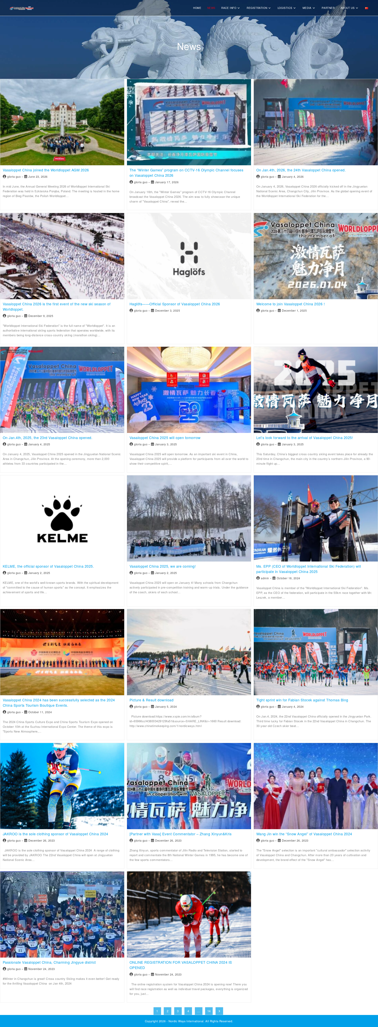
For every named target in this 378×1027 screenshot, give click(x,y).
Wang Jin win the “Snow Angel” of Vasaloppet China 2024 (304, 833)
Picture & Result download (152, 699)
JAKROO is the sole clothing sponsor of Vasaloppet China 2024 (55, 833)
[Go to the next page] (219, 1011)
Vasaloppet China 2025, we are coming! (163, 566)
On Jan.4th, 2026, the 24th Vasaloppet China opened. (301, 169)
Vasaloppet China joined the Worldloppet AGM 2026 (46, 169)
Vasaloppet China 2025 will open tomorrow (165, 437)
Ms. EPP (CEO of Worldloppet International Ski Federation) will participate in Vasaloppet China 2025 (308, 568)
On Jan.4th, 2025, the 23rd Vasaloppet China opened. (48, 437)
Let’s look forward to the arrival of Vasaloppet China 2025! (304, 437)
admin (265, 578)
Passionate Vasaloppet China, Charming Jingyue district (49, 962)
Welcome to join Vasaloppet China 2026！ (291, 303)
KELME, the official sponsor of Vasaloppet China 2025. (48, 566)
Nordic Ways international (186, 1021)
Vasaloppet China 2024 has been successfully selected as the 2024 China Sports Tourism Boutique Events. (59, 702)
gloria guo (14, 176)
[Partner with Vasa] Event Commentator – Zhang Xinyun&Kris (181, 833)
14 (209, 1011)
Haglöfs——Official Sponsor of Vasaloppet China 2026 (175, 303)
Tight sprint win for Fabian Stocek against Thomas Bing (302, 699)
